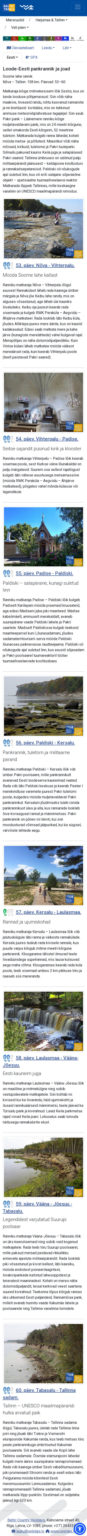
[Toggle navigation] (77, 7)
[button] (51, 21)
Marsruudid (15, 20)
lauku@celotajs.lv (29, 1531)
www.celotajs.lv (63, 1531)
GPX (33, 57)
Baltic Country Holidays (26, 1520)
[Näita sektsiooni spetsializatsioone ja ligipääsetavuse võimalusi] (43, 38)
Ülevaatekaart (22, 48)
